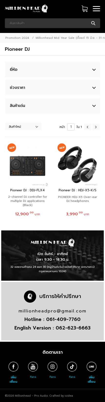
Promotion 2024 (17, 38)
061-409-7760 (63, 319)
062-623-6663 (73, 327)
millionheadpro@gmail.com (52, 311)
